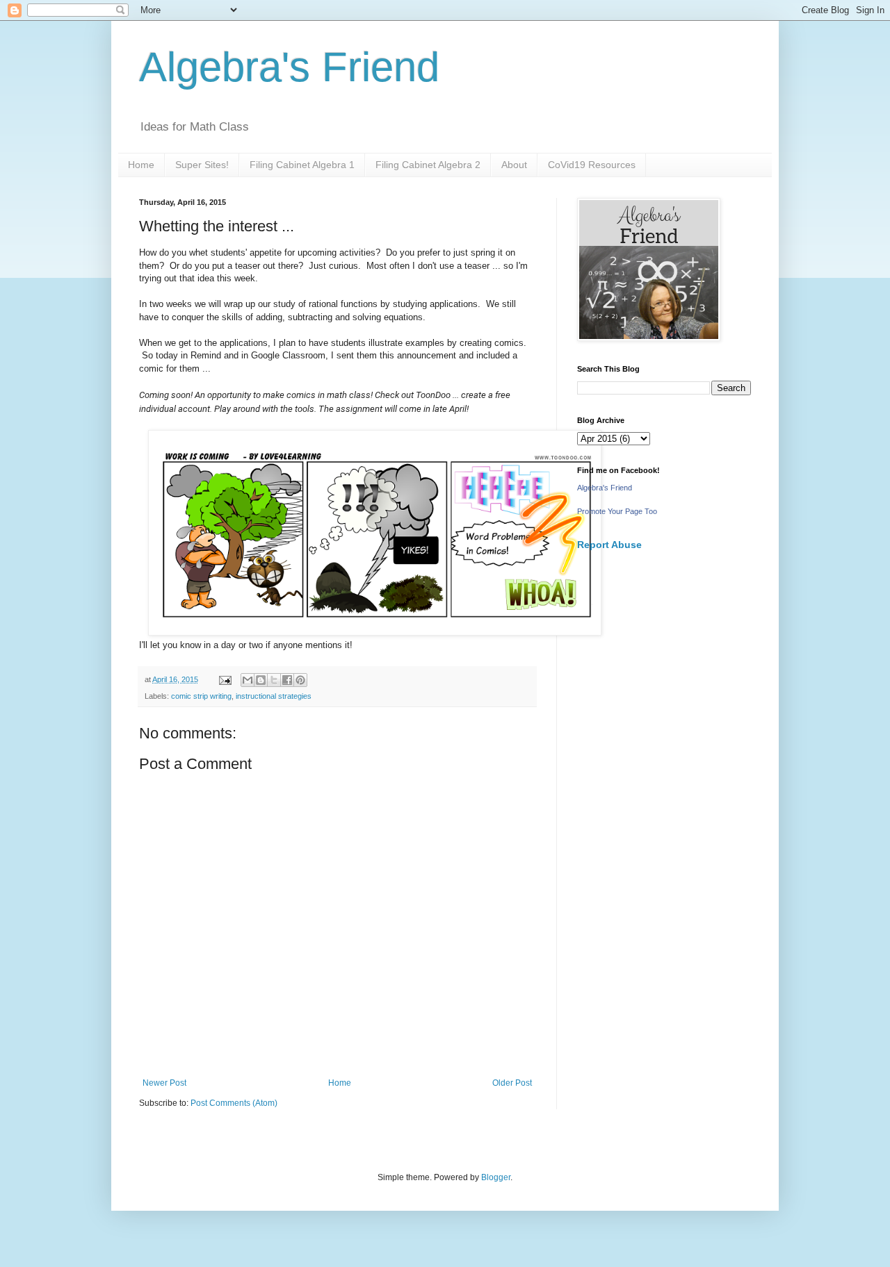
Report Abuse (609, 544)
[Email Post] (225, 679)
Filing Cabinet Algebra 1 (302, 164)
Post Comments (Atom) (234, 1103)
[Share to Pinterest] (300, 680)
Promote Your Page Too (617, 511)
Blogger (495, 1177)
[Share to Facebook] (287, 680)
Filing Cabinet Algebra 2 (427, 164)
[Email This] (247, 680)
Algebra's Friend (289, 67)
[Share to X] (274, 680)
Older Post (512, 1083)
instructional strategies (274, 696)
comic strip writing (201, 696)
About (514, 164)
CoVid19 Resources (592, 164)
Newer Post (164, 1083)
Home (141, 164)
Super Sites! (202, 164)
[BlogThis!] (261, 680)
